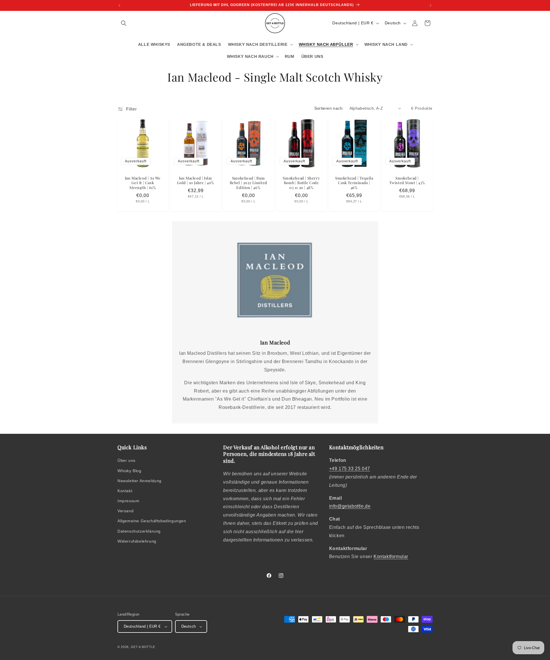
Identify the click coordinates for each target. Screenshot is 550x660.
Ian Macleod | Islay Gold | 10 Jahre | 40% (195, 180)
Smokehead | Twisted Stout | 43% (407, 180)
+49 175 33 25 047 (349, 468)
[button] (123, 23)
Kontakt (124, 490)
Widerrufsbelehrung (136, 541)
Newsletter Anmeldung (139, 480)
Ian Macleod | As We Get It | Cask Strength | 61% (143, 183)
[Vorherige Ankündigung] (119, 5)
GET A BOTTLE (143, 647)
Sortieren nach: (329, 108)
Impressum (128, 501)
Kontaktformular (391, 556)
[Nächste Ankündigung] (430, 5)
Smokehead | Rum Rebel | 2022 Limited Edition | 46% (248, 183)
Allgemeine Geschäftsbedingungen (151, 521)
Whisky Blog (129, 470)
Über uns (126, 460)
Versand (125, 511)
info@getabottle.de (350, 506)
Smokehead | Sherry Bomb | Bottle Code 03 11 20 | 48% (301, 183)
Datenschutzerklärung (139, 531)
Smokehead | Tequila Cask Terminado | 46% (354, 183)
